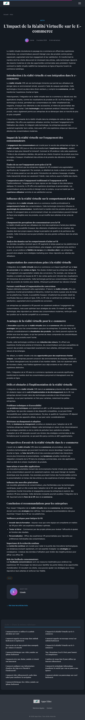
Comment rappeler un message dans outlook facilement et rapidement (22, 639)
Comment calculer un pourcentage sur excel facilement (61, 676)
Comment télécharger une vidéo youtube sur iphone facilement (22, 653)
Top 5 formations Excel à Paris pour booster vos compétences (61, 653)
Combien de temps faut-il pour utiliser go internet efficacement (60, 660)
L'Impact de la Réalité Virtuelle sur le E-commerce (60, 633)
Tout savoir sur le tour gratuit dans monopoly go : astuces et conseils (22, 646)
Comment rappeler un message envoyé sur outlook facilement (60, 639)
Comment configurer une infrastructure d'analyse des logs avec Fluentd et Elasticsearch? (20, 668)
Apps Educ (46, 701)
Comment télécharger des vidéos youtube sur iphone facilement (22, 683)
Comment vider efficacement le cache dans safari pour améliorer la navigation (21, 676)
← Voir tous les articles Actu (17, 605)
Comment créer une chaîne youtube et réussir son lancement (22, 660)
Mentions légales (38, 708)
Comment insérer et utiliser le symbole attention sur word (20, 633)
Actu (11, 14)
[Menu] (80, 3)
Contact (49, 708)
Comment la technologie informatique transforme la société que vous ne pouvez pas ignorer (61, 668)
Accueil (6, 14)
